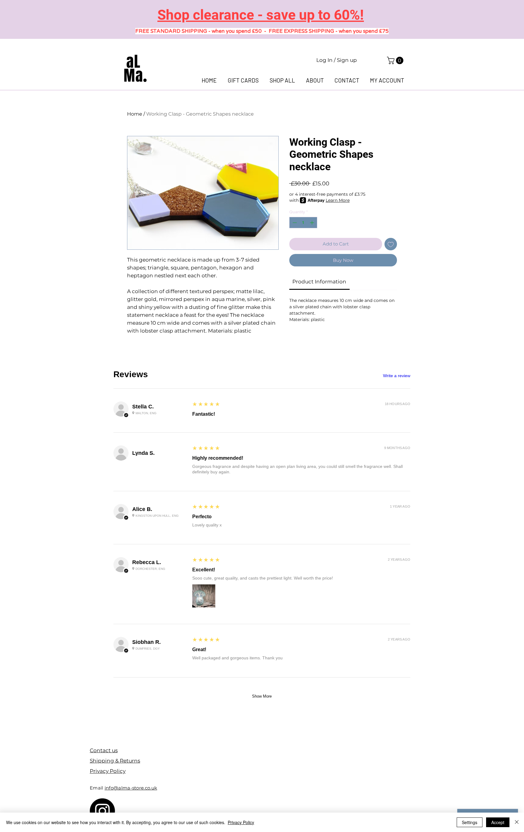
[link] (396, 60)
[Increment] (312, 222)
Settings (469, 822)
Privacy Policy (241, 822)
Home (134, 114)
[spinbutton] (303, 222)
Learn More (338, 200)
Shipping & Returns (115, 761)
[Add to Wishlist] (391, 244)
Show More (262, 696)
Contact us (104, 750)
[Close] (516, 822)
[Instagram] (102, 811)
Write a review (396, 376)
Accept (497, 822)
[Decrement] (294, 222)
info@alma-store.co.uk (131, 788)
